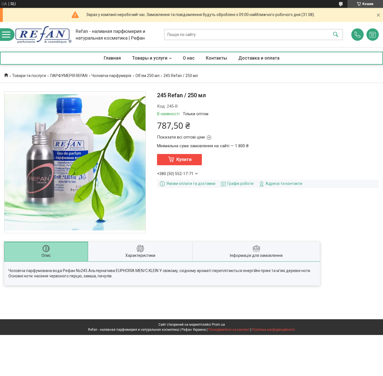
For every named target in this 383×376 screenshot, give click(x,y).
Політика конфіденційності (273, 330)
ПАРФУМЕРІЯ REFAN (68, 75)
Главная (112, 58)
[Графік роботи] (372, 34)
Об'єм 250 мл (147, 75)
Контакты (216, 58)
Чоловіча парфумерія (111, 75)
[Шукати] (335, 35)
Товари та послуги (29, 75)
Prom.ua (218, 325)
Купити (184, 159)
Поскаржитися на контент (229, 330)
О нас (189, 58)
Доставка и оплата (259, 58)
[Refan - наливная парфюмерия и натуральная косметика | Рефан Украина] (43, 34)
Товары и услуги (149, 58)
